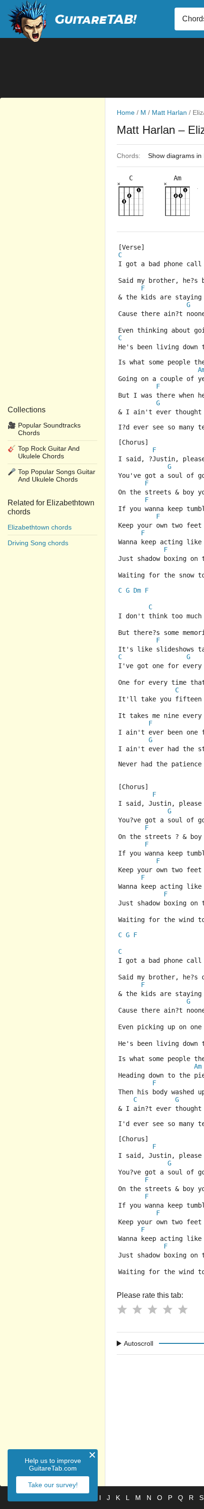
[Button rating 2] (137, 1309)
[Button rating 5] (182, 1309)
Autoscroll (138, 1343)
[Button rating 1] (122, 1309)
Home (126, 112)
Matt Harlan (169, 112)
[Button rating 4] (167, 1309)
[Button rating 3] (152, 1309)
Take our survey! (53, 1485)
